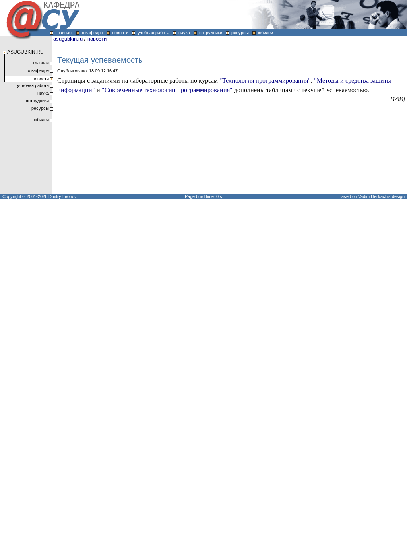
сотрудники (209, 32)
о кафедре (91, 32)
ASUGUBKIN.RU (25, 52)
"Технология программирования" (265, 80)
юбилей (264, 32)
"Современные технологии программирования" (167, 89)
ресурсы (239, 32)
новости (119, 32)
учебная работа (152, 32)
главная (62, 32)
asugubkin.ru (68, 39)
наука (183, 32)
